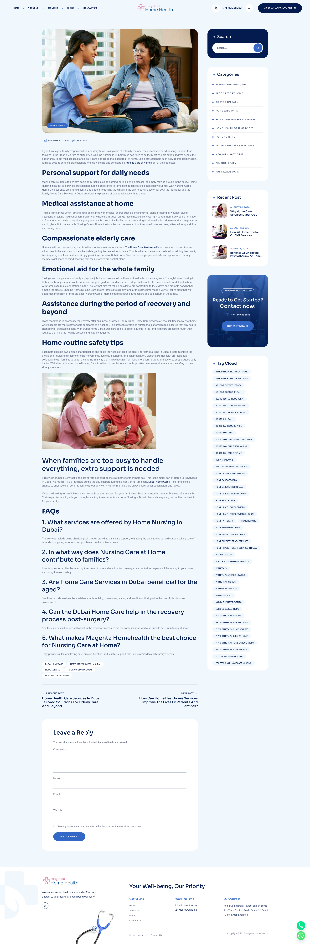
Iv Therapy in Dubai (226, 582)
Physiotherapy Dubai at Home (232, 636)
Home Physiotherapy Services (232, 541)
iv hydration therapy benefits (232, 561)
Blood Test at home (229, 93)
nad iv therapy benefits (229, 602)
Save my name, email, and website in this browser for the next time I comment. (99, 826)
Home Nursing (57, 126)
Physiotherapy (226, 163)
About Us (33, 8)
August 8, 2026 (239, 248)
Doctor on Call (224, 432)
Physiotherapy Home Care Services (235, 643)
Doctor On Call (227, 102)
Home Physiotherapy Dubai (230, 534)
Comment (59, 749)
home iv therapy (224, 521)
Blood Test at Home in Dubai (231, 405)
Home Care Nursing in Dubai (235, 119)
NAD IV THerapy (224, 595)
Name (56, 778)
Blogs (70, 8)
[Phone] (301, 925)
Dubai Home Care (158, 481)
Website (57, 810)
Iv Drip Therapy (224, 554)
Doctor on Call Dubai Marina (231, 446)
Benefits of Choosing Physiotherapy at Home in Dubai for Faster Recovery (246, 254)
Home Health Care (225, 500)
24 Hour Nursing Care (231, 84)
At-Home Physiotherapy (228, 385)
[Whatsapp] (301, 935)
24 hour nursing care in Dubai (232, 378)
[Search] (249, 8)
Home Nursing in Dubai (80, 670)
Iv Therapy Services (226, 588)
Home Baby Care (227, 110)
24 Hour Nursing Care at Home (232, 371)
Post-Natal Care (227, 171)
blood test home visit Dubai (231, 412)
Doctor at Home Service (229, 426)
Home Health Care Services (234, 128)
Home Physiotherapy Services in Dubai (236, 548)
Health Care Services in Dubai (231, 466)
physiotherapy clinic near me (232, 629)
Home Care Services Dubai (229, 487)
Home (16, 8)
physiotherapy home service (231, 649)
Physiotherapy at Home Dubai (232, 622)
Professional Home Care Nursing (234, 663)
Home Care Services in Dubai (146, 247)
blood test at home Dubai (229, 399)
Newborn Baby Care (229, 154)
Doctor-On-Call (224, 419)
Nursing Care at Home (137, 162)
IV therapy (221, 568)
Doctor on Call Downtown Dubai (234, 439)
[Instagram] (45, 905)
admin (83, 140)
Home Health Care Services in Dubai (235, 514)
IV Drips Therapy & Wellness (235, 145)
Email (56, 794)
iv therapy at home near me (230, 575)
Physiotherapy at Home (228, 615)
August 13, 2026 (239, 228)
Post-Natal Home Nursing (229, 656)
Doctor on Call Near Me (229, 453)
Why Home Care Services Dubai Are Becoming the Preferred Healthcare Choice (246, 213)
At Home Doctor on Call (229, 392)
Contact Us (90, 8)
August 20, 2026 (240, 207)
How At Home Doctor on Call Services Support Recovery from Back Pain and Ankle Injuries (246, 234)
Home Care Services (226, 480)
